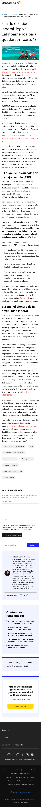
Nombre (4, 519)
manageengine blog (10, 465)
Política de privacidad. (24, 529)
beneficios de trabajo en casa (13, 446)
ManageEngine (27, 459)
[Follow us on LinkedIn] (8, 754)
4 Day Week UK (32, 354)
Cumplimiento (25, 773)
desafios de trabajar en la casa (13, 452)
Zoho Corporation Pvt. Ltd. (19, 800)
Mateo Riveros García (21, 557)
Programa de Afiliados (15, 781)
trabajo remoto (8, 477)
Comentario (6, 502)
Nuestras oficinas (28, 784)
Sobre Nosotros (9, 770)
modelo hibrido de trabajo (12, 471)
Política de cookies (29, 777)
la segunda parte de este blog (23, 426)
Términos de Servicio (30, 770)
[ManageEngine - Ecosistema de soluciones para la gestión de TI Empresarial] (11, 4)
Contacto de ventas (13, 784)
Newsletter (29, 781)
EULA (18, 770)
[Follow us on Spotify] (32, 754)
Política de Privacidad (13, 777)
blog (31, 446)
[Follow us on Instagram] (22, 754)
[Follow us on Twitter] (13, 754)
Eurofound (24, 298)
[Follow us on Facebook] (17, 754)
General (30, 663)
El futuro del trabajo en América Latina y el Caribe (19, 72)
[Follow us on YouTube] (27, 754)
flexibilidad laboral (9, 167)
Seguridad (14, 773)
